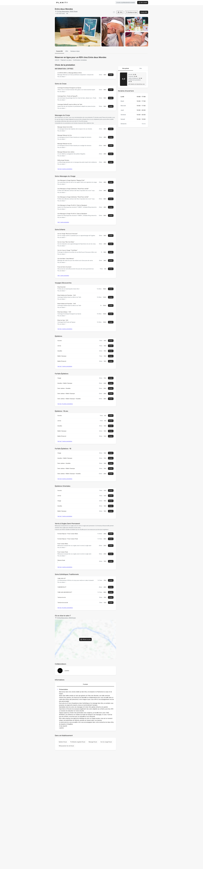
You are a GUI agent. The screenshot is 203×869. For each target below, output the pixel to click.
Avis (140, 68)
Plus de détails (61, 76)
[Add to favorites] (114, 12)
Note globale (125, 68)
